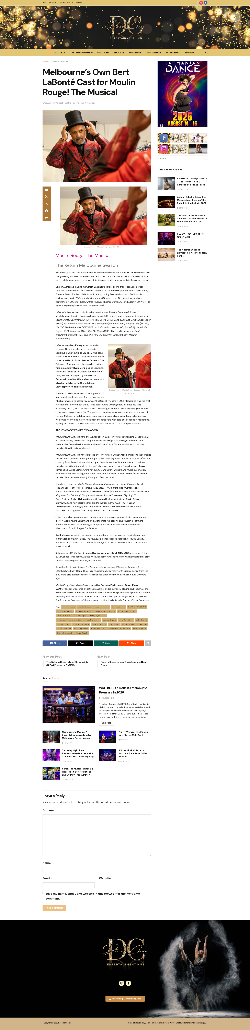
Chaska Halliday (83, 611)
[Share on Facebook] (47, 190)
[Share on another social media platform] (47, 217)
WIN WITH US (154, 52)
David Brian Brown (127, 611)
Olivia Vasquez (64, 628)
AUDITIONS (103, 52)
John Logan (141, 620)
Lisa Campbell (99, 624)
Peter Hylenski (81, 628)
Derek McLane (63, 615)
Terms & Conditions (154, 1023)
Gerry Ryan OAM (97, 615)
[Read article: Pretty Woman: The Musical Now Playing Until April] (107, 737)
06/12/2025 (124, 761)
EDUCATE (119, 52)
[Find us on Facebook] (205, 3)
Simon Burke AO (64, 633)
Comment (51, 810)
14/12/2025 (104, 698)
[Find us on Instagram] (201, 3)
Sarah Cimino (139, 628)
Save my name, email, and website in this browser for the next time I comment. (93, 896)
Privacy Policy (168, 1023)
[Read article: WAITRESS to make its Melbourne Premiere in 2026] (69, 704)
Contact (78, 3)
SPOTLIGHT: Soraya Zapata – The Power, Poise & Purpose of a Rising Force (192, 181)
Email (47, 878)
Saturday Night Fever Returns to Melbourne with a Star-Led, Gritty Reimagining (78, 753)
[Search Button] (206, 52)
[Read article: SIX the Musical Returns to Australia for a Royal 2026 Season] (107, 755)
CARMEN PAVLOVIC (137, 607)
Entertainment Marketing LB (195, 1023)
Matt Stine (114, 624)
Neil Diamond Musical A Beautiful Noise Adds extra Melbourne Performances (76, 735)
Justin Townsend (81, 624)
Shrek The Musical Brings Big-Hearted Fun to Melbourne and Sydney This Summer (78, 771)
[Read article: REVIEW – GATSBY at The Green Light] (166, 238)
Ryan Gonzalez (98, 628)
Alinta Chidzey (85, 607)
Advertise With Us (65, 3)
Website (105, 878)
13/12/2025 (124, 740)
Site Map (179, 1023)
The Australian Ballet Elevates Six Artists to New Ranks (192, 252)
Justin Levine (63, 624)
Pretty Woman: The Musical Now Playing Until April (133, 733)
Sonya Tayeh (81, 633)
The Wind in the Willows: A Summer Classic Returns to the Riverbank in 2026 (192, 218)
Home (45, 3)
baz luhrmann (102, 607)
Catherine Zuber (65, 611)
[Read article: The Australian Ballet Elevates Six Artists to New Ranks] (166, 254)
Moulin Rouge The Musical (134, 624)
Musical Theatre (60, 61)
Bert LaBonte (118, 607)
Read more (108, 722)
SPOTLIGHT (60, 52)
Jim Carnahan (126, 620)
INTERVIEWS (173, 52)
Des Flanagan (80, 615)
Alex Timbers (69, 607)
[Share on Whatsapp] (47, 203)
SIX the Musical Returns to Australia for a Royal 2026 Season (132, 753)
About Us (53, 3)
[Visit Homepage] (125, 27)
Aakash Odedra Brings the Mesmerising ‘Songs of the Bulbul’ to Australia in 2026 (191, 200)
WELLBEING (135, 52)
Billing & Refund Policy (136, 1023)
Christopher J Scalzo (105, 611)
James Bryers (109, 620)
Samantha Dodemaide (119, 628)
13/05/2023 (48, 103)
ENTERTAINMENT (80, 52)
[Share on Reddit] (47, 210)
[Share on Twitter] (47, 196)
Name (48, 863)
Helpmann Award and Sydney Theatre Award (78, 620)
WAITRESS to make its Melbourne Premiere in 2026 (123, 690)
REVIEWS (189, 52)
